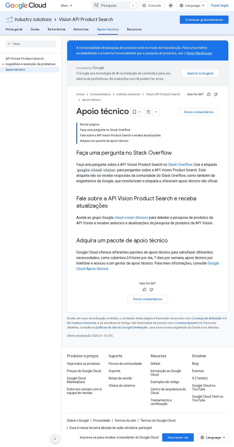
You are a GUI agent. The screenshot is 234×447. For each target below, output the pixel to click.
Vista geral (13, 29)
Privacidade (101, 420)
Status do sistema (122, 385)
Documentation (100, 94)
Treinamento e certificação (161, 402)
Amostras (81, 29)
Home (80, 94)
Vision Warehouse (199, 53)
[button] (30, 64)
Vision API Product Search (86, 19)
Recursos (134, 29)
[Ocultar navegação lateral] (55, 438)
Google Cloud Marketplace (76, 380)
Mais (64, 5)
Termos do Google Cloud (158, 420)
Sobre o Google (78, 420)
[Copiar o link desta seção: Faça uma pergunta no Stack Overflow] (176, 153)
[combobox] (115, 5)
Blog (195, 363)
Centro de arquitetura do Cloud (168, 391)
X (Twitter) (200, 378)
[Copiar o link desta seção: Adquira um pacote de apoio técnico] (172, 241)
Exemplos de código (165, 382)
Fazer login (220, 5)
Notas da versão (120, 378)
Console (154, 5)
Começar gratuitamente (204, 20)
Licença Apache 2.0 (189, 323)
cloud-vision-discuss (131, 217)
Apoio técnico (108, 29)
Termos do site (125, 420)
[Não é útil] (215, 94)
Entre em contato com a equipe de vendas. (84, 391)
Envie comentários (198, 112)
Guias (35, 29)
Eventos (198, 371)
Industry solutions (33, 19)
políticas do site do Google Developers (122, 327)
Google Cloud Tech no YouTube (207, 398)
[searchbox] (30, 44)
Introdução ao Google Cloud (166, 372)
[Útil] (208, 94)
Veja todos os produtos (83, 363)
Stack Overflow (180, 164)
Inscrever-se (178, 437)
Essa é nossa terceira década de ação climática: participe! (110, 428)
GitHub (155, 363)
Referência (56, 29)
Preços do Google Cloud (84, 371)
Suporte (114, 371)
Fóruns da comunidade (125, 363)
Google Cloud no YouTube (203, 387)
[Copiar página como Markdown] (149, 112)
